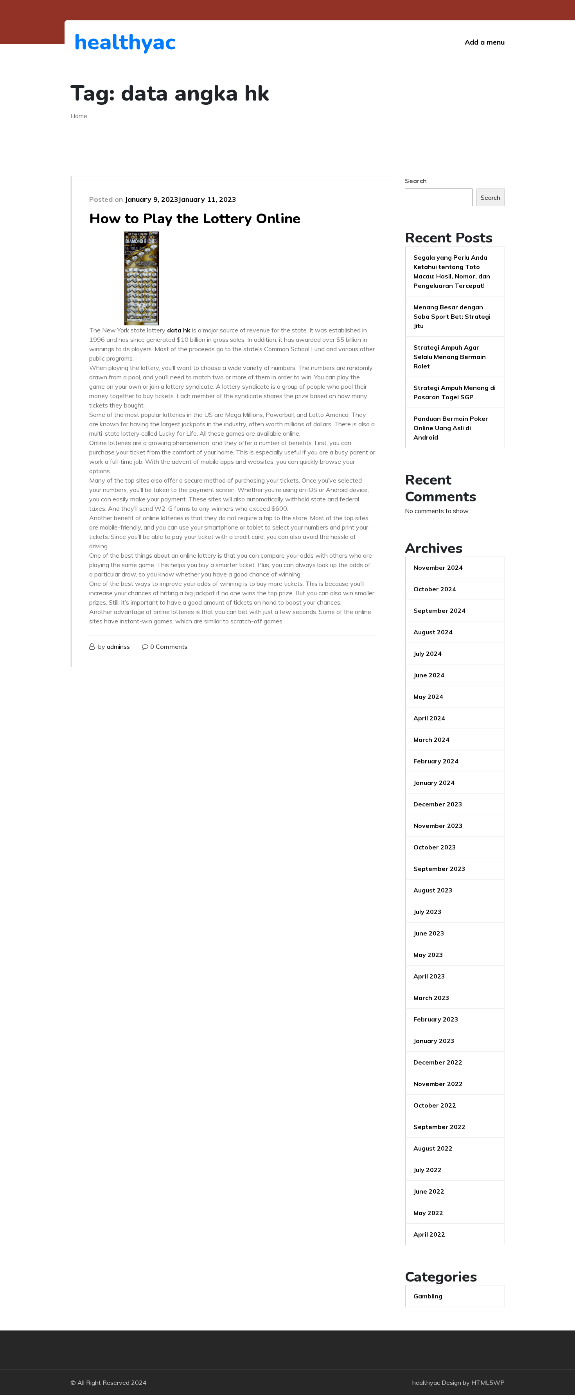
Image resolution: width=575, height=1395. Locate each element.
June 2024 (428, 675)
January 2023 (434, 1041)
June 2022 (428, 1191)
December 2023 (437, 804)
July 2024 (427, 653)
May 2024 (428, 696)
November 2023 (438, 825)
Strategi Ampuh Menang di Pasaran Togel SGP (454, 392)
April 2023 (429, 976)
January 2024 (434, 782)
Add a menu (485, 42)
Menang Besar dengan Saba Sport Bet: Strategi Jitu (452, 316)
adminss (118, 646)
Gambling (427, 1296)
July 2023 (427, 912)
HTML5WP (488, 1382)
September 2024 (439, 610)
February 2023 (435, 1019)
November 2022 (438, 1084)
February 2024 (435, 761)
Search (416, 181)
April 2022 (429, 1234)
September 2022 (439, 1127)
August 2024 (433, 632)
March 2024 (431, 739)
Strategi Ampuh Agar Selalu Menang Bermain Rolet (449, 356)
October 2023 (434, 847)
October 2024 (434, 589)
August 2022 (433, 1148)
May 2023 (428, 955)
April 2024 (429, 718)
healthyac (117, 42)
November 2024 (438, 567)
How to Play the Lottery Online (194, 218)
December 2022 (437, 1062)
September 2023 (439, 869)
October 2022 (434, 1105)
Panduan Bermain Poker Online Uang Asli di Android (450, 428)
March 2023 (431, 998)
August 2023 (433, 890)
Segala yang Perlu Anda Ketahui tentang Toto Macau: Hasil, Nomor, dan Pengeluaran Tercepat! (451, 271)
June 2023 (428, 933)
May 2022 (428, 1213)
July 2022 (427, 1170)
